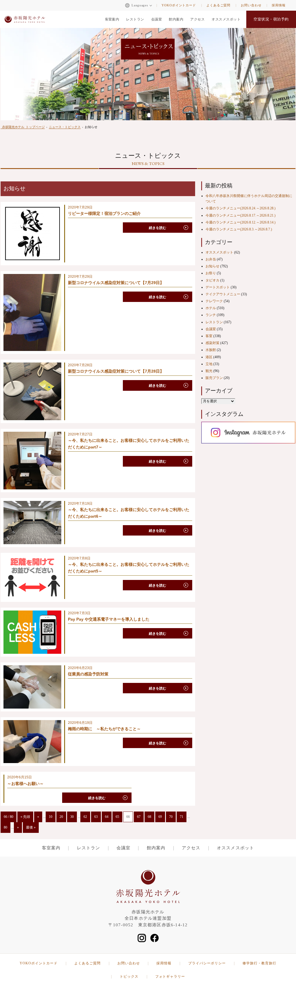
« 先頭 (25, 817)
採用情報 (279, 5)
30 (72, 817)
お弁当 (211, 259)
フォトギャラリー (170, 976)
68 (149, 817)
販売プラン (214, 378)
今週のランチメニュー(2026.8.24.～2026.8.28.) (240, 208)
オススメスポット (226, 19)
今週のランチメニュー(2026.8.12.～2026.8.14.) (240, 222)
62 (85, 817)
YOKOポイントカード (179, 5)
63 (96, 817)
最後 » (31, 827)
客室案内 (112, 19)
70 (171, 817)
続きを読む (157, 228)
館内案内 (176, 19)
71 (181, 817)
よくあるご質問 (218, 5)
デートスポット (218, 287)
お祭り (211, 273)
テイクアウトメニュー (223, 294)
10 (50, 817)
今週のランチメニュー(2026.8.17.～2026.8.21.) (240, 215)
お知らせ (212, 266)
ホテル (211, 308)
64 (106, 817)
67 (138, 817)
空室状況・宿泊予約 (271, 19)
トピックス (129, 976)
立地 (209, 364)
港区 (209, 357)
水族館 (211, 350)
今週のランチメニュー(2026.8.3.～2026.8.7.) (239, 229)
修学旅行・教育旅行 (259, 963)
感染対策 (212, 343)
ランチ (211, 315)
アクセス (197, 19)
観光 (209, 371)
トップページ (23, 127)
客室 (209, 336)
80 (5, 827)
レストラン (135, 19)
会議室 (156, 19)
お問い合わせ (251, 5)
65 (117, 817)
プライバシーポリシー (207, 963)
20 (61, 817)
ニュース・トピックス (65, 127)
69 (160, 817)
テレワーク (214, 301)
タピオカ (212, 280)
